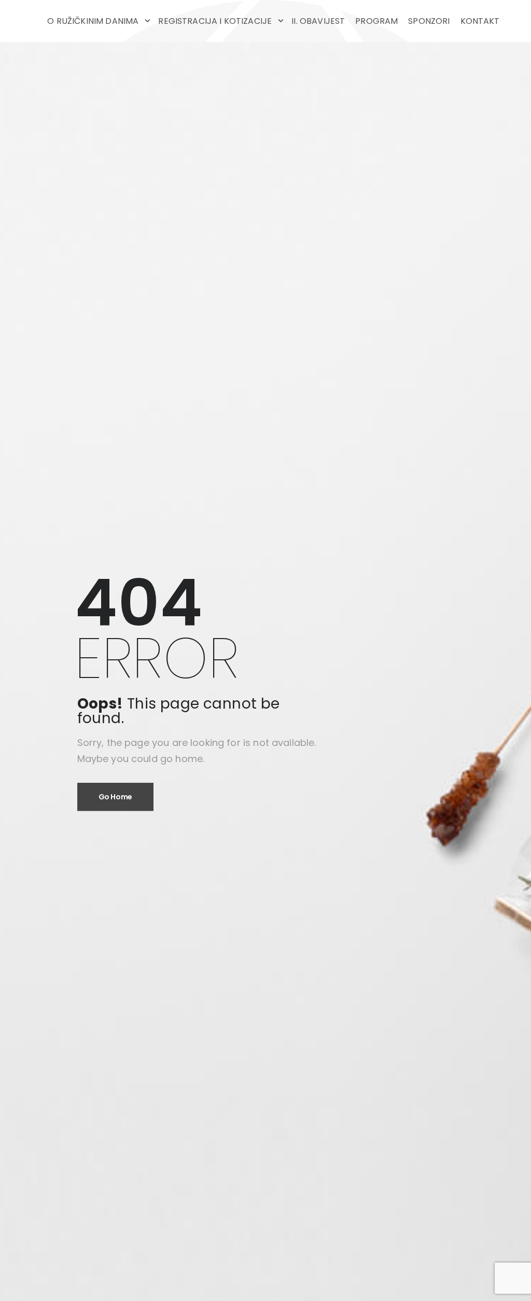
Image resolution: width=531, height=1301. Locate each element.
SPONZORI (429, 21)
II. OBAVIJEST (318, 21)
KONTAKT (480, 21)
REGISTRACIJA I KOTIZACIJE (215, 21)
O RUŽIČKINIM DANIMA (92, 21)
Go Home (116, 797)
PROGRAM (376, 21)
